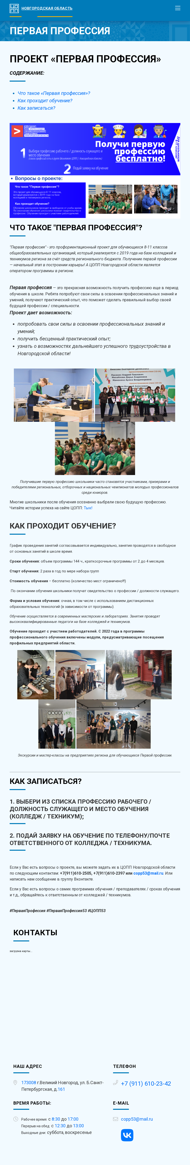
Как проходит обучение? (45, 101)
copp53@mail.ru (148, 873)
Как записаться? (36, 108)
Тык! (88, 508)
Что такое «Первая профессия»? (54, 93)
